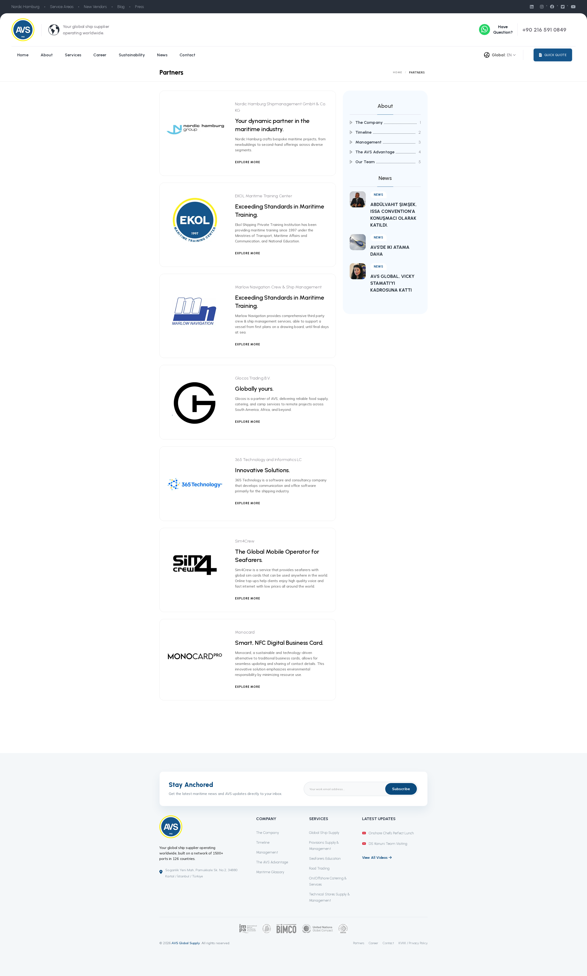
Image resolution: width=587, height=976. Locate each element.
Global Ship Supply (324, 833)
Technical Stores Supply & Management (329, 897)
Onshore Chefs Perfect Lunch (391, 833)
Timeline (363, 132)
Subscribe (401, 788)
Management (368, 142)
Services (73, 54)
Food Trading (319, 868)
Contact (187, 54)
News (162, 54)
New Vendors (95, 6)
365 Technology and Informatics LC (268, 459)
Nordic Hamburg (25, 6)
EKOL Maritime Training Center (263, 195)
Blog (121, 6)
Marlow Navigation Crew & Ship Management (278, 287)
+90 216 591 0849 (544, 29)
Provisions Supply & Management (324, 845)
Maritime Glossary (270, 872)
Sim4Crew (245, 541)
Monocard (245, 632)
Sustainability (132, 54)
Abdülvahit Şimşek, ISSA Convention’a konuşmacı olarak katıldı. (393, 215)
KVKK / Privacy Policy (413, 943)
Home (22, 54)
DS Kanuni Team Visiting (387, 844)
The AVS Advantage (374, 152)
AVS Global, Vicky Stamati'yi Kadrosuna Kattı (392, 283)
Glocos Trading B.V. (253, 378)
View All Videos (375, 858)
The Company (369, 122)
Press (139, 6)
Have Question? (503, 29)
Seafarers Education (325, 859)
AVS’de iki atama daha (390, 250)
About (47, 54)
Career (99, 54)
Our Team (365, 161)
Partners (358, 943)
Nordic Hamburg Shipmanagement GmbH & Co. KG (280, 107)
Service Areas (62, 6)
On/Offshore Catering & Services (328, 881)
